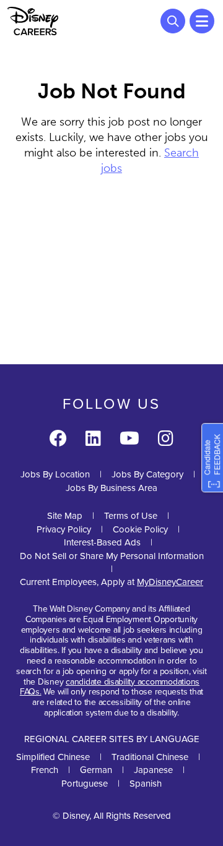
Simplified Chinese (53, 757)
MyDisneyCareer (170, 582)
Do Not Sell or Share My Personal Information (112, 556)
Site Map (64, 516)
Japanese (153, 770)
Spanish (145, 783)
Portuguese (84, 783)
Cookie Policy (140, 529)
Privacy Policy (64, 529)
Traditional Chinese (150, 757)
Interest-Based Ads (102, 542)
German (96, 770)
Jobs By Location (55, 474)
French (44, 770)
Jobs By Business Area (111, 488)
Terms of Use (130, 516)
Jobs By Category (147, 474)
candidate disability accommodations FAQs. (109, 687)
